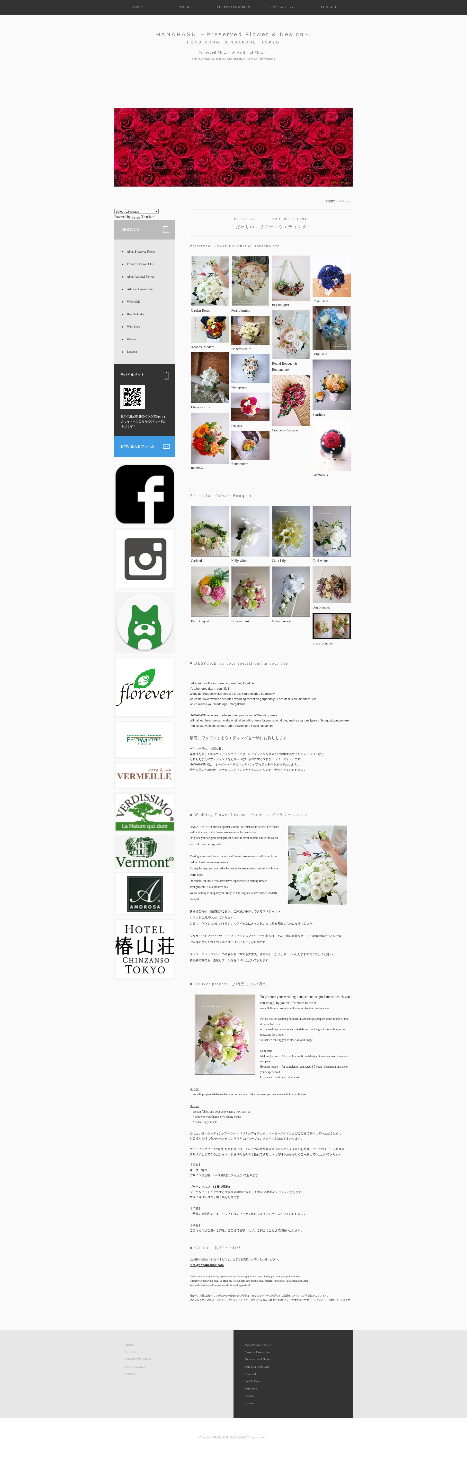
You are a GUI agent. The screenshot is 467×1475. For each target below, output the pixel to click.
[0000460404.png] (145, 649)
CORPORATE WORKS (233, 7)
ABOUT (138, 7)
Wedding (132, 339)
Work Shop (133, 326)
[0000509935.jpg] (250, 614)
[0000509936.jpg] (291, 614)
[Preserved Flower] (210, 303)
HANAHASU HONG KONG (230, 1437)
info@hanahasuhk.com (207, 1265)
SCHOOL (186, 7)
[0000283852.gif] (145, 864)
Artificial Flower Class (140, 289)
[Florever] (145, 713)
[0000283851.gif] (145, 827)
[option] (233, 142)
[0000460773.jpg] (145, 520)
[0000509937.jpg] (210, 614)
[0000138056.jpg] (250, 456)
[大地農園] (145, 754)
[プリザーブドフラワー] (250, 341)
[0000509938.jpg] (291, 553)
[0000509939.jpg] (210, 553)
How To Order (135, 314)
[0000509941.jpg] (332, 636)
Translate (147, 217)
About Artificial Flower (140, 276)
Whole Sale (133, 301)
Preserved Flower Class (140, 264)
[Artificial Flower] (250, 553)
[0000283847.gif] (145, 784)
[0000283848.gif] (145, 911)
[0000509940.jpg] (332, 553)
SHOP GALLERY (281, 7)
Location (132, 351)
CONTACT (329, 7)
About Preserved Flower (141, 251)
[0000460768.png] (145, 584)
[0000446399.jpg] (145, 975)
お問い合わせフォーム (137, 446)
